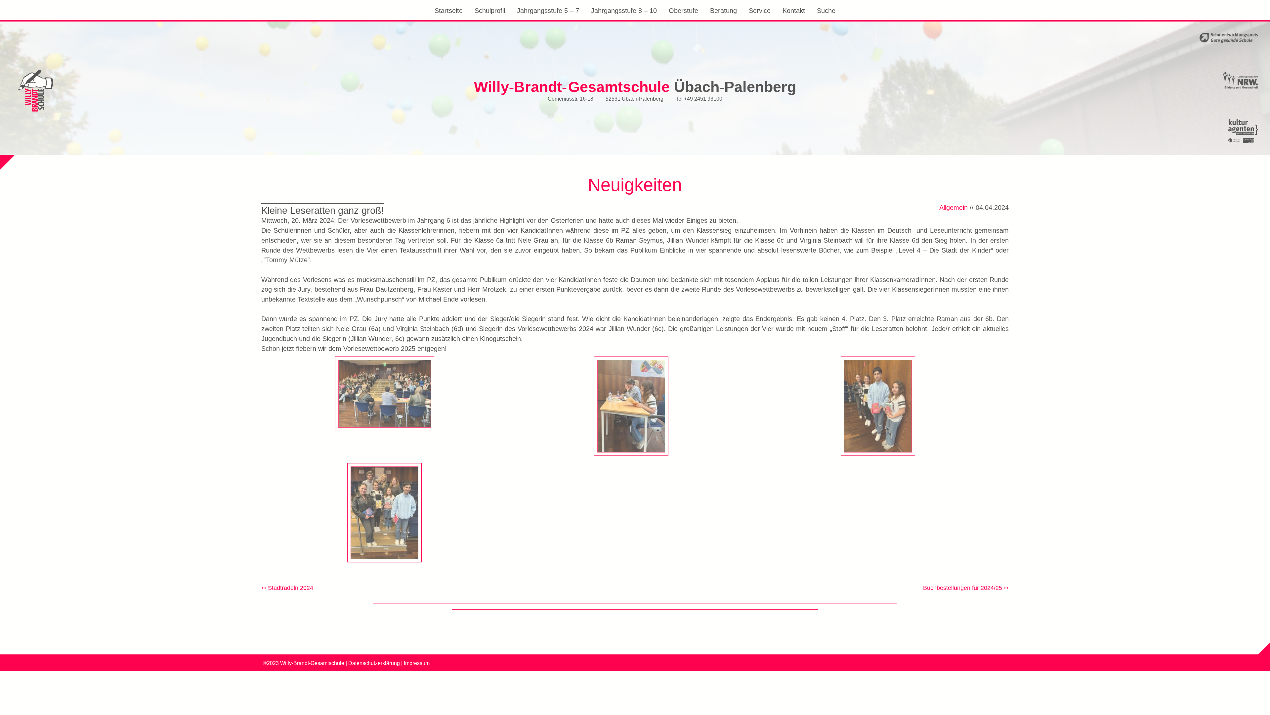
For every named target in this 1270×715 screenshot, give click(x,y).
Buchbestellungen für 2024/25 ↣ (966, 588)
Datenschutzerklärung (374, 663)
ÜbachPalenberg (635, 86)
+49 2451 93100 (703, 98)
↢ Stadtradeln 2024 (287, 588)
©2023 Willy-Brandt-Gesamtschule (303, 663)
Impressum (417, 663)
